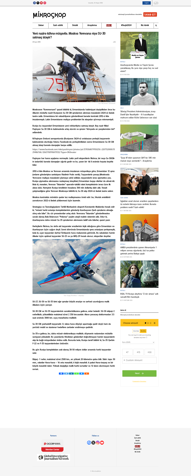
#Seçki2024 (126, 25)
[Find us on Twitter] (37, 3)
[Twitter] (66, 374)
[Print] (86, 374)
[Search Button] (156, 25)
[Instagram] (98, 443)
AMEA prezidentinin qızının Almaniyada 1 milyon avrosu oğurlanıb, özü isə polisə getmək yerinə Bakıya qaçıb (138, 251)
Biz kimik (145, 25)
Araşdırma (92, 25)
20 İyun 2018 (36, 42)
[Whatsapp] (76, 374)
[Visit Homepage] (49, 14)
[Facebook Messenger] (81, 374)
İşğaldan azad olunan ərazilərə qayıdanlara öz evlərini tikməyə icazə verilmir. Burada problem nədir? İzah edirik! (139, 204)
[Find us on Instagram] (44, 3)
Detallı (75, 25)
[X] (93, 443)
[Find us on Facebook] (34, 3)
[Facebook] (61, 374)
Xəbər (41, 25)
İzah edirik (58, 25)
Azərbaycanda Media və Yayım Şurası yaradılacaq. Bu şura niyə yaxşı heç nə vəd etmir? (139, 68)
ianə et (150, 14)
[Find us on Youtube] (41, 3)
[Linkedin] (71, 374)
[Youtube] (102, 443)
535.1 (122, 108)
